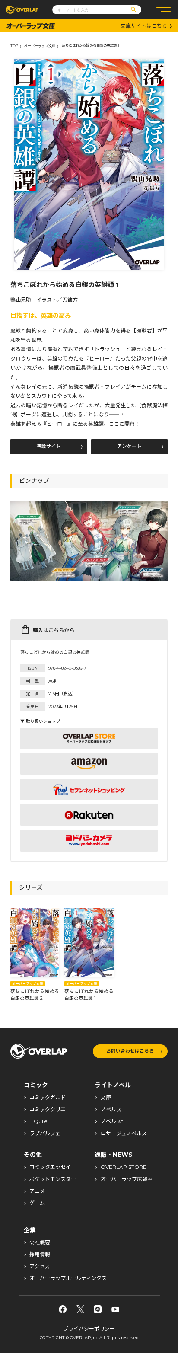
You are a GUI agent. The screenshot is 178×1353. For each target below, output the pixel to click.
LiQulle (38, 1121)
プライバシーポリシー (89, 1328)
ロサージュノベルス (124, 1133)
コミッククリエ (47, 1110)
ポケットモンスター (52, 1179)
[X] (80, 1309)
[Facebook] (63, 1309)
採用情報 (39, 1254)
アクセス (39, 1267)
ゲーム (37, 1203)
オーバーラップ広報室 (127, 1179)
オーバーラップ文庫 (39, 46)
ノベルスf (112, 1121)
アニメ (37, 1191)
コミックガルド (47, 1098)
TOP (14, 46)
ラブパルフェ (44, 1133)
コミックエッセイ (50, 1167)
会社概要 (39, 1243)
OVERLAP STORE (123, 1167)
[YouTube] (115, 1309)
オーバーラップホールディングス (68, 1278)
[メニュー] (163, 9)
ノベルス (111, 1110)
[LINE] (98, 1309)
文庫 (106, 1098)
